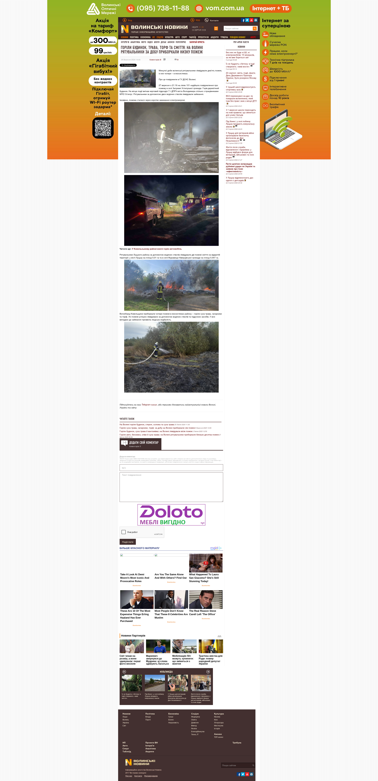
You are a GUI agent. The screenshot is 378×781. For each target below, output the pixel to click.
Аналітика (135, 42)
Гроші (170, 716)
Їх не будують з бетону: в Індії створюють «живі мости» (240, 65)
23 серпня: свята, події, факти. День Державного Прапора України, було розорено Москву (241, 75)
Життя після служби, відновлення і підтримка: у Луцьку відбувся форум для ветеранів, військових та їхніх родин (240, 152)
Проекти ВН (203, 37)
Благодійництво (198, 731)
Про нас (128, 776)
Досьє (163, 42)
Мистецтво (218, 725)
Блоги (156, 42)
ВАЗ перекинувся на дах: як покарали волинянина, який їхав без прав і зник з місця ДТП (241, 98)
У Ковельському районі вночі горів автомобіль (157, 248)
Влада (148, 716)
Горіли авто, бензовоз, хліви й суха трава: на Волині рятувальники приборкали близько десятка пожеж (169, 434)
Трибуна (224, 37)
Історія (217, 728)
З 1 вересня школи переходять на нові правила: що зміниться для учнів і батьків (241, 112)
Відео (150, 42)
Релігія (194, 728)
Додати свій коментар (143, 443)
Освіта (194, 719)
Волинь (126, 719)
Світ (124, 725)
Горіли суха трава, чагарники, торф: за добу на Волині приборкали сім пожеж (157, 427)
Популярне (181, 42)
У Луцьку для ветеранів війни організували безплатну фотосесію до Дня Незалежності (240, 136)
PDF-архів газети (241, 42)
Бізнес (171, 719)
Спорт (184, 37)
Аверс (253, 37)
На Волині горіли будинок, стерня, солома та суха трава (147, 424)
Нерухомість (173, 722)
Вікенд (194, 725)
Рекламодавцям (151, 776)
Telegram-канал (149, 404)
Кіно (216, 719)
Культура (169, 37)
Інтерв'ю (125, 42)
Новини (241, 46)
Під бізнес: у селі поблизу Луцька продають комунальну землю (240, 124)
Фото (143, 42)
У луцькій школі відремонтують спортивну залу (241, 88)
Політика (134, 37)
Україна (126, 722)
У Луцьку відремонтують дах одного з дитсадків (239, 179)
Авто (177, 37)
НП (124, 742)
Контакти (138, 776)
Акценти (215, 37)
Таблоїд (192, 37)
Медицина (195, 716)
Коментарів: (155, 59)
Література (219, 722)
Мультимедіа (166, 671)
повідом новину (237, 37)
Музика (217, 716)
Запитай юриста (196, 42)
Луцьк (125, 716)
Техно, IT (194, 734)
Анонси (171, 42)
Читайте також (127, 418)
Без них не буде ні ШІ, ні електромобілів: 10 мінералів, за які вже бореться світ (240, 55)
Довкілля (195, 722)
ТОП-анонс (218, 737)
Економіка (145, 37)
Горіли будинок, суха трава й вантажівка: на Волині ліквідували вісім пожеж (156, 431)
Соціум (195, 713)
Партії (148, 719)
